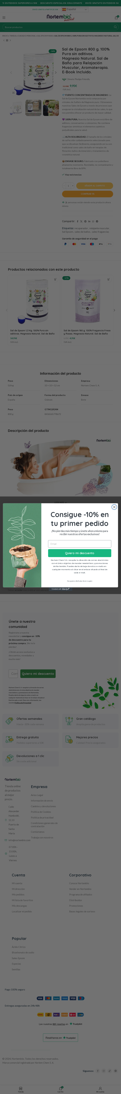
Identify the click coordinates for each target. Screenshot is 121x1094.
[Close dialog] (114, 507)
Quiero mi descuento (79, 553)
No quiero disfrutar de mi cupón (79, 581)
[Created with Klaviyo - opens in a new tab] (60, 589)
